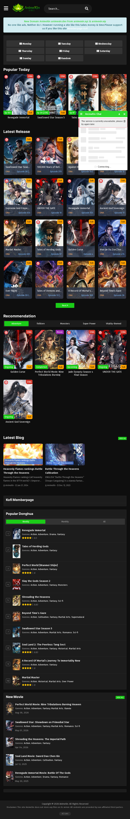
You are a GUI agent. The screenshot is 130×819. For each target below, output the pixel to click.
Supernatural (77, 617)
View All (122, 438)
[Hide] (124, 114)
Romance (67, 632)
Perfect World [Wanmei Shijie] (40, 565)
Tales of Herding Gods (35, 546)
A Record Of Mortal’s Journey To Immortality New (51, 660)
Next (64, 305)
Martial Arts (64, 617)
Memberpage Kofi (77, 28)
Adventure (16, 323)
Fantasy (61, 534)
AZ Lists (65, 814)
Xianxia (67, 708)
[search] (87, 8)
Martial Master (31, 677)
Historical (63, 648)
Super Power (89, 323)
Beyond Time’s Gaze (34, 613)
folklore (41, 323)
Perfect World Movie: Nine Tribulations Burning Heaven (48, 704)
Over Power (68, 681)
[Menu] (81, 114)
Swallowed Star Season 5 (37, 628)
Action (34, 534)
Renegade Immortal (33, 530)
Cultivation (43, 617)
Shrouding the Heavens (36, 596)
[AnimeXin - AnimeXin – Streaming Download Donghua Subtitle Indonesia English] (26, 10)
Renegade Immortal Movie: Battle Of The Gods (43, 772)
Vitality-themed (113, 323)
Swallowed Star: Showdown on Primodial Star (42, 722)
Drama (52, 534)
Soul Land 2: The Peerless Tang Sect (43, 644)
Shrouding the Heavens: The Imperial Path (40, 739)
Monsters (65, 323)
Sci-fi (60, 601)
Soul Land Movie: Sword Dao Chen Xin (37, 756)
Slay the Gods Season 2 (36, 581)
